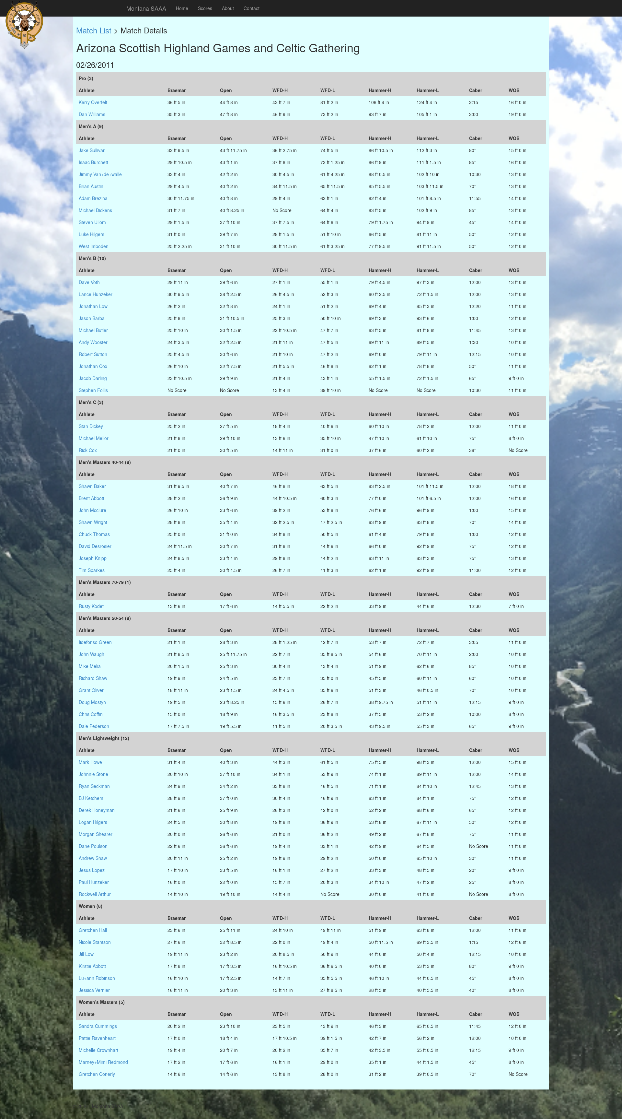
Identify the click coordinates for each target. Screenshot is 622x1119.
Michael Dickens (95, 210)
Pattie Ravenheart (97, 1038)
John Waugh (91, 654)
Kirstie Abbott (92, 966)
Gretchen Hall (93, 930)
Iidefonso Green (95, 642)
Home (182, 8)
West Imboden (94, 246)
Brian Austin (91, 186)
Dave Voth (89, 282)
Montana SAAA (146, 8)
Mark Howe (90, 762)
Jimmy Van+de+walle (100, 174)
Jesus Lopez (92, 870)
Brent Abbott (91, 498)
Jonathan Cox (93, 366)
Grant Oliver (91, 690)
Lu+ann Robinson (97, 978)
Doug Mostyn (92, 702)
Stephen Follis (93, 390)
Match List (93, 30)
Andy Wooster (93, 342)
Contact (251, 8)
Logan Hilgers (93, 822)
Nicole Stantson (95, 942)
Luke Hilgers (91, 234)
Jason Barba (92, 318)
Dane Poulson (93, 846)
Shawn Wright (93, 522)
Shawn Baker (92, 486)
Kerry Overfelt (93, 102)
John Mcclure (92, 510)
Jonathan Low (93, 306)
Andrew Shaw (93, 858)
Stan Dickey (91, 426)
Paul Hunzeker (94, 882)
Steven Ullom (92, 222)
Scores (205, 8)
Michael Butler (93, 330)
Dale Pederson (94, 726)
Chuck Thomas (94, 534)
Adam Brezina (93, 198)
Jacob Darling (93, 378)
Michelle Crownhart (98, 1050)
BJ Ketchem (91, 798)
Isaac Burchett (93, 162)
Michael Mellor (94, 438)
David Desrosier (95, 546)
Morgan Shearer (95, 834)
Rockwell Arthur (95, 894)
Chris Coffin (91, 714)
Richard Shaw (93, 678)
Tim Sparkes (92, 570)
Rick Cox (88, 450)
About (228, 8)
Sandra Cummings (98, 1026)
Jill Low (86, 954)
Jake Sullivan (92, 150)
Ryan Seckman (94, 786)
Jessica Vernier (94, 990)
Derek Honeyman (97, 810)
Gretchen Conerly (97, 1074)
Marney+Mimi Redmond (103, 1062)
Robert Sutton (93, 354)
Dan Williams (92, 114)
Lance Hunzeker (95, 294)
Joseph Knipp (93, 558)
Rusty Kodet (91, 606)
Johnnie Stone (93, 774)
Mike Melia (90, 666)
